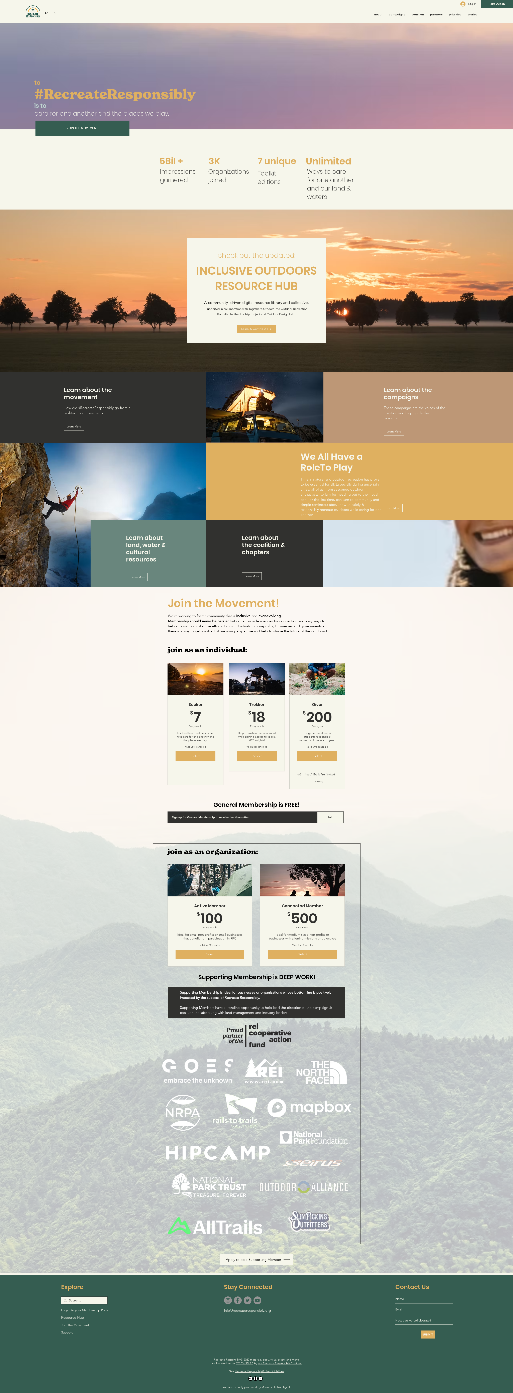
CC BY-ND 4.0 (244, 1363)
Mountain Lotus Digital (276, 1387)
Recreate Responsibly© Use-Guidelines (259, 1371)
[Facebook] (238, 1300)
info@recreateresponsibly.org (247, 1310)
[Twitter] (247, 1300)
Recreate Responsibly (227, 1359)
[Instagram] (228, 1300)
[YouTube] (257, 1300)
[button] (497, 4)
